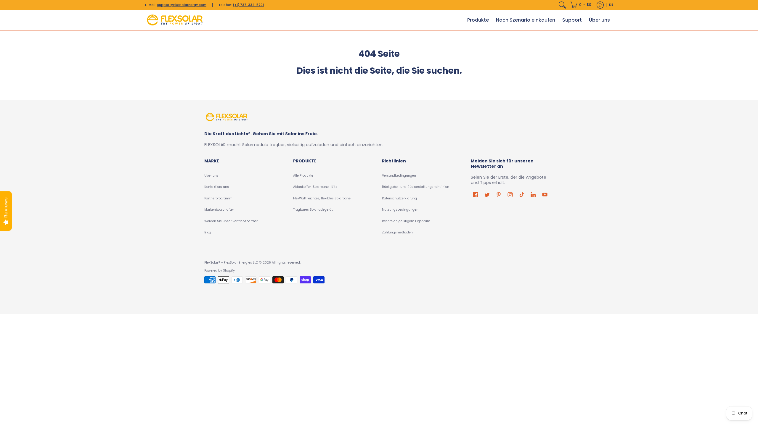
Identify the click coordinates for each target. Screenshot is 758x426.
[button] (581, 5)
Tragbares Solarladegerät (313, 209)
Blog (207, 232)
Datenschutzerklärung (399, 198)
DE (611, 4)
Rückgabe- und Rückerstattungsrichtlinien (415, 187)
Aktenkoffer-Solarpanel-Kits (315, 187)
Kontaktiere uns (216, 187)
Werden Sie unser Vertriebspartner (231, 221)
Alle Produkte (303, 175)
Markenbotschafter (219, 209)
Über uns (211, 175)
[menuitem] (562, 5)
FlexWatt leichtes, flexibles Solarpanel (322, 198)
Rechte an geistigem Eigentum (406, 221)
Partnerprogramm (218, 198)
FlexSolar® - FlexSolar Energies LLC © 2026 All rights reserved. (252, 262)
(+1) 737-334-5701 (248, 5)
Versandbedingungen (399, 175)
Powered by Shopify (219, 270)
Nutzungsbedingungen (400, 209)
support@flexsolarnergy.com (181, 5)
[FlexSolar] (174, 20)
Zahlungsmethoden (397, 232)
